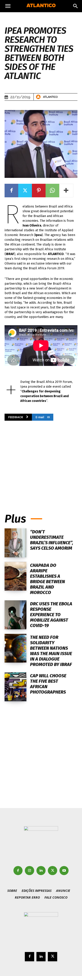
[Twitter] (25, 190)
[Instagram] (29, 870)
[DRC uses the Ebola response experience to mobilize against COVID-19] (15, 614)
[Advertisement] (41, 460)
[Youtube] (64, 870)
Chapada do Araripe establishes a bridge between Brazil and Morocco (47, 579)
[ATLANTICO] (39, 97)
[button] (7, 6)
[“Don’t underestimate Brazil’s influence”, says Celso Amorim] (15, 542)
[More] (66, 190)
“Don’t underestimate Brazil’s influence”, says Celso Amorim (51, 540)
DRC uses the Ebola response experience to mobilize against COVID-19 (51, 614)
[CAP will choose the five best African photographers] (15, 686)
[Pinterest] (39, 190)
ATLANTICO (50, 96)
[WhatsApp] (52, 190)
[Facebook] (11, 190)
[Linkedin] (41, 870)
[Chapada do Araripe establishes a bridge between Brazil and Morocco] (15, 576)
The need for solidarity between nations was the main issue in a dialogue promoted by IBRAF (51, 651)
